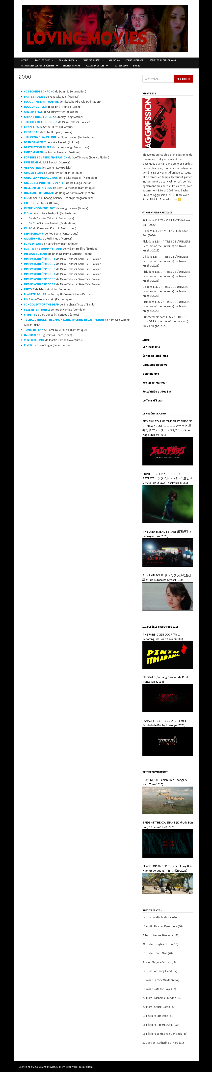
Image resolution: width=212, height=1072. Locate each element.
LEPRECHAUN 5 (34, 233)
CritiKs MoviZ (151, 347)
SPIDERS (29, 314)
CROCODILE (31, 132)
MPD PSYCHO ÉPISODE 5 (39, 279)
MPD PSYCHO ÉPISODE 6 (39, 284)
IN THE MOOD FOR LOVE (39, 208)
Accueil (25, 60)
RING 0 (28, 299)
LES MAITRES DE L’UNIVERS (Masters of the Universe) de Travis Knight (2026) (166, 246)
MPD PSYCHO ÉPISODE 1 (39, 259)
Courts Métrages (134, 60)
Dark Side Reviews (154, 365)
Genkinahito (150, 373)
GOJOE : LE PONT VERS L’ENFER (44, 183)
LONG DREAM (32, 243)
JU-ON (28, 218)
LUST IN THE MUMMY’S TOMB (43, 248)
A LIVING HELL (33, 238)
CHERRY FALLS (33, 112)
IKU (26, 198)
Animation (114, 60)
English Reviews (71, 65)
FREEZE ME (31, 162)
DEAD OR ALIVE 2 (35, 142)
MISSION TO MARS (36, 254)
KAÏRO (28, 228)
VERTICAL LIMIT (34, 340)
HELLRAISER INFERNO (38, 188)
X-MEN (28, 345)
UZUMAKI (30, 335)
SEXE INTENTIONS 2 (37, 309)
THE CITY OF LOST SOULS (40, 122)
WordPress (78, 1066)
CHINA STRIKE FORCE (38, 117)
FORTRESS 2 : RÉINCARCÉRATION (45, 157)
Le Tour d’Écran (152, 400)
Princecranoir (150, 317)
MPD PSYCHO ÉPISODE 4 (39, 274)
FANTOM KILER (33, 152)
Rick (145, 220)
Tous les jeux (120, 65)
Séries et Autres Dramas (163, 60)
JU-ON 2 (29, 223)
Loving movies (47, 1066)
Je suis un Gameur (154, 382)
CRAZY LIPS (31, 127)
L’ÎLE (27, 203)
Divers (136, 65)
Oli (144, 231)
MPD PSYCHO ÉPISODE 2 (39, 264)
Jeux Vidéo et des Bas (157, 391)
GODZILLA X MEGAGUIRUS (41, 178)
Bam (90, 1066)
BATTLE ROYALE (34, 96)
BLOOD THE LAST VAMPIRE (41, 101)
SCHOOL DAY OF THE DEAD (41, 304)
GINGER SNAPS (33, 173)
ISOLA (28, 213)
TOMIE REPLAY (33, 330)
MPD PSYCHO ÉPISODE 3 (39, 269)
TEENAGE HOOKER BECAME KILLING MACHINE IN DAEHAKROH (64, 320)
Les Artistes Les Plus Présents (37, 65)
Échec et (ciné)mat (155, 356)
